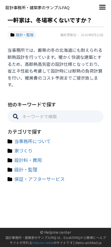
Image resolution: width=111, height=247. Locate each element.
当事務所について (32, 141)
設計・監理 (24, 34)
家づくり (23, 150)
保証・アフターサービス (39, 178)
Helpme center (42, 242)
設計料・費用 (28, 160)
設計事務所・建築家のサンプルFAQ (37, 7)
